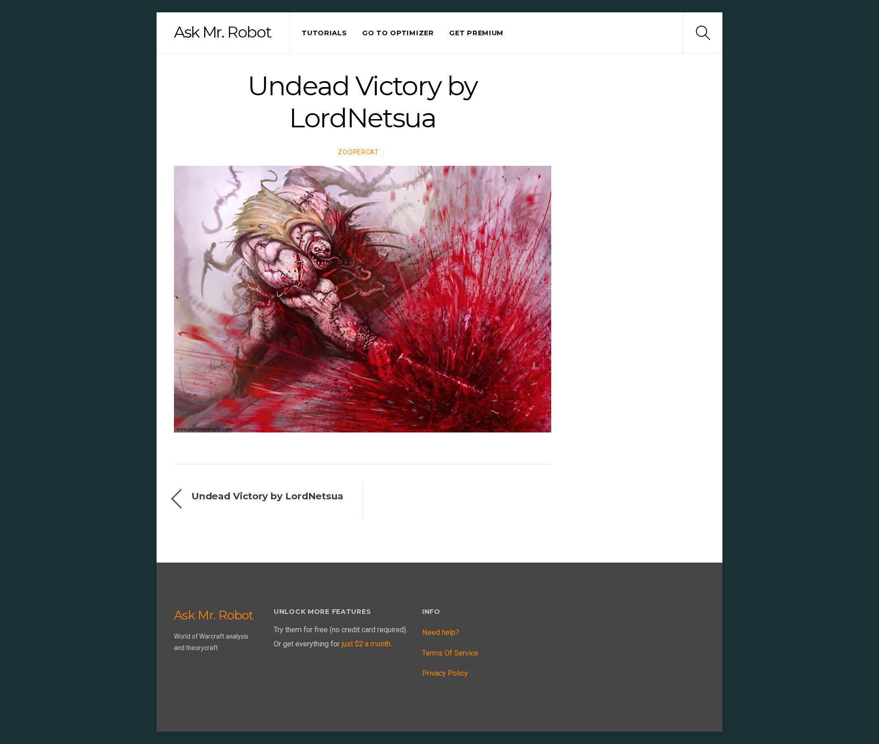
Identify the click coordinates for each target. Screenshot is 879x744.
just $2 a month (366, 644)
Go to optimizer (398, 33)
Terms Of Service (450, 653)
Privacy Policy (445, 673)
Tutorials (324, 33)
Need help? (440, 632)
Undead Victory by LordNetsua (362, 101)
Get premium (476, 33)
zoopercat (358, 152)
